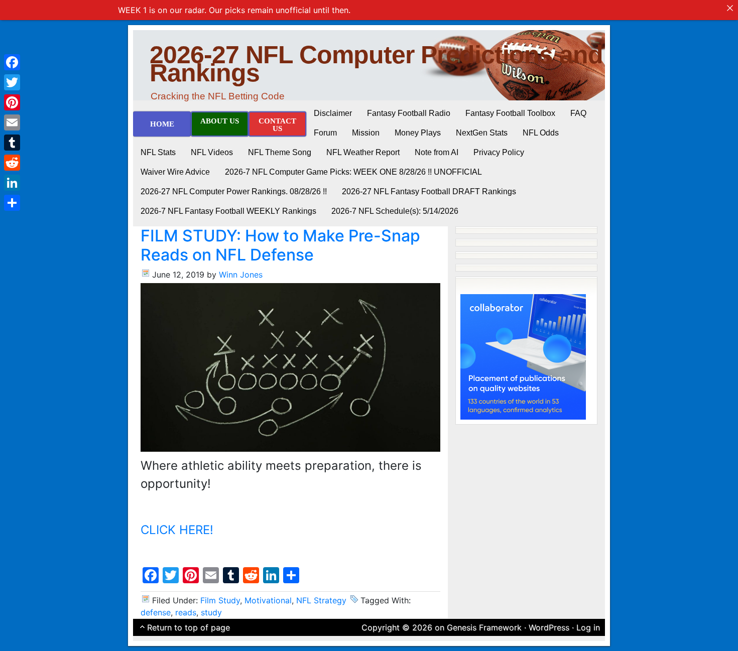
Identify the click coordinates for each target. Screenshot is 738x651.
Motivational (268, 600)
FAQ (578, 113)
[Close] (730, 8)
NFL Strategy (321, 600)
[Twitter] (12, 82)
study (211, 612)
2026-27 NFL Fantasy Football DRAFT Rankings (429, 191)
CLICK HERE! (177, 530)
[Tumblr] (12, 143)
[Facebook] (12, 62)
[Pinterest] (12, 102)
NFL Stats (158, 152)
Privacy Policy (498, 152)
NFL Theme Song (279, 152)
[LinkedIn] (12, 183)
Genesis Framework (484, 627)
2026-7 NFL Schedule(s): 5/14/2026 (394, 211)
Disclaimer (333, 113)
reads (185, 612)
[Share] (12, 203)
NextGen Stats (482, 132)
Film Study (220, 600)
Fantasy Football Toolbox (510, 113)
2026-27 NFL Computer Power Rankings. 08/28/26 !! (234, 191)
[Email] (12, 122)
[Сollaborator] (523, 356)
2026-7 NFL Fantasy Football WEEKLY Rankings (228, 211)
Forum (325, 132)
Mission (366, 132)
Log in (588, 627)
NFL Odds (541, 132)
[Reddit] (12, 163)
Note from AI (436, 152)
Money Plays (418, 132)
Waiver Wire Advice (175, 172)
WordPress (549, 627)
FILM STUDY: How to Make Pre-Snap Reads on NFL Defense (280, 245)
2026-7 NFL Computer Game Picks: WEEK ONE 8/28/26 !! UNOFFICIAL (353, 172)
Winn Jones (241, 275)
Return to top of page (188, 627)
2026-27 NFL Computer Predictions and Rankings (376, 64)
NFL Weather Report (363, 152)
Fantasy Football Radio (408, 113)
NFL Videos (212, 152)
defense (156, 612)
